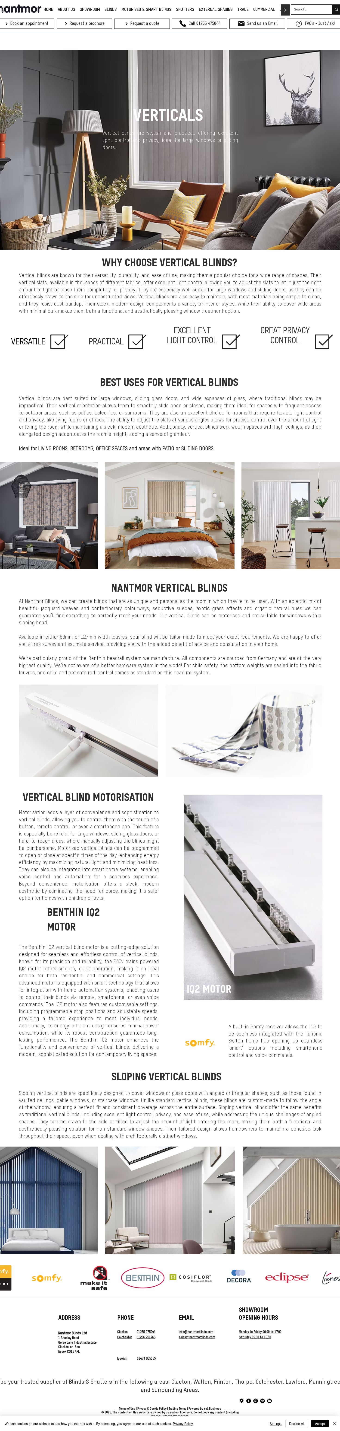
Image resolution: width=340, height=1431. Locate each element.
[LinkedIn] (269, 1401)
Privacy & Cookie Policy (152, 1408)
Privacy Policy (183, 1423)
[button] (26, 23)
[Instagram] (255, 1401)
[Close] (334, 1423)
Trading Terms (177, 1408)
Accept (320, 1423)
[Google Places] (241, 1401)
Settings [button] (275, 1423)
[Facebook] (248, 1401)
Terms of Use (127, 1408)
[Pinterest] (262, 1401)
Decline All (296, 1423)
